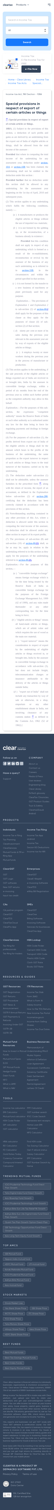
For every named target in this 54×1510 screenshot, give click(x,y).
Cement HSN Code (36, 950)
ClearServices (10, 848)
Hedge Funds (9, 1071)
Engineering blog (37, 785)
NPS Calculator (34, 1132)
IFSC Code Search (36, 1116)
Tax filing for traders (12, 953)
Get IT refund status (37, 1150)
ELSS (5, 1063)
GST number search (37, 1112)
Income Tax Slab (35, 992)
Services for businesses (38, 927)
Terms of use (29, 1474)
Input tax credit (10, 895)
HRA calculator (10, 1141)
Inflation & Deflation (37, 1059)
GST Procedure (10, 1000)
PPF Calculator (34, 1108)
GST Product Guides (39, 801)
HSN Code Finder (35, 946)
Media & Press (36, 776)
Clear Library (35, 789)
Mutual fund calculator (14, 1116)
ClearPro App (9, 927)
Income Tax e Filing (12, 835)
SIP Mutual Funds (11, 1067)
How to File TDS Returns (39, 1009)
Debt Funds (9, 1075)
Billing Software (34, 918)
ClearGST (32, 874)
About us (33, 764)
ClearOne (32, 914)
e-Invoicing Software (37, 883)
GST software (10, 883)
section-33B (27, 270)
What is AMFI (9, 1084)
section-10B (19, 167)
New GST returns (11, 887)
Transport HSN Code (37, 954)
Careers (33, 772)
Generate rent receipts (38, 1120)
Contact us (34, 768)
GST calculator (10, 1129)
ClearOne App (34, 931)
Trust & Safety (36, 805)
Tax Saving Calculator (38, 1146)
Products (21, 4)
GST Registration (11, 992)
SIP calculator (10, 1125)
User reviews (35, 780)
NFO (5, 1080)
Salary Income (34, 1005)
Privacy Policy (10, 1474)
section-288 (42, 496)
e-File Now (31, 69)
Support (7, 779)
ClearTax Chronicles (39, 797)
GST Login (8, 879)
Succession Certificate (38, 1068)
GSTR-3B (7, 1033)
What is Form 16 (35, 1000)
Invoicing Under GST (13, 1024)
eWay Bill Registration (38, 891)
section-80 (42, 309)
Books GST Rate (35, 966)
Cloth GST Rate (35, 962)
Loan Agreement (35, 1063)
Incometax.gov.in (35, 1017)
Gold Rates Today (12, 1154)
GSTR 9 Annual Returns (14, 1012)
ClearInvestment (11, 844)
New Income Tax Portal (38, 1013)
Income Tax (32, 843)
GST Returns (9, 996)
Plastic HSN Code (36, 958)
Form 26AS (32, 996)
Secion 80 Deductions (38, 847)
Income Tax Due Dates (38, 1029)
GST (5, 874)
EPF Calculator (34, 1158)
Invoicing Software (36, 923)
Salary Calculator (35, 1154)
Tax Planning (9, 839)
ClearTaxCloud (10, 923)
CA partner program (13, 910)
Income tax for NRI (36, 851)
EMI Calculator (10, 1112)
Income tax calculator (14, 1108)
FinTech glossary (37, 793)
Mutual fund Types (12, 1059)
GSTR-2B (7, 1028)
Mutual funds (9, 860)
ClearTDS (31, 887)
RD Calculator (10, 1146)
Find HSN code (34, 1141)
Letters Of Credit (35, 1088)
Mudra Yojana (34, 1055)
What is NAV (9, 1088)
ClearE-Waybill (34, 879)
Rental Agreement (36, 1084)
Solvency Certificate (37, 1072)
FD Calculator (10, 1150)
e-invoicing (8, 891)
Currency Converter (12, 1158)
